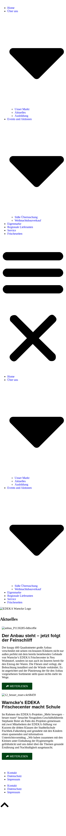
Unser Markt (22, 109)
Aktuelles (20, 112)
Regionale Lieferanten (20, 227)
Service (11, 230)
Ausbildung (21, 115)
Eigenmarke (14, 223)
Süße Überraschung (26, 217)
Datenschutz (14, 776)
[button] (33, 305)
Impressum (13, 779)
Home (10, 7)
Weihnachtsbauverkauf (28, 220)
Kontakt (12, 772)
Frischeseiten (14, 233)
